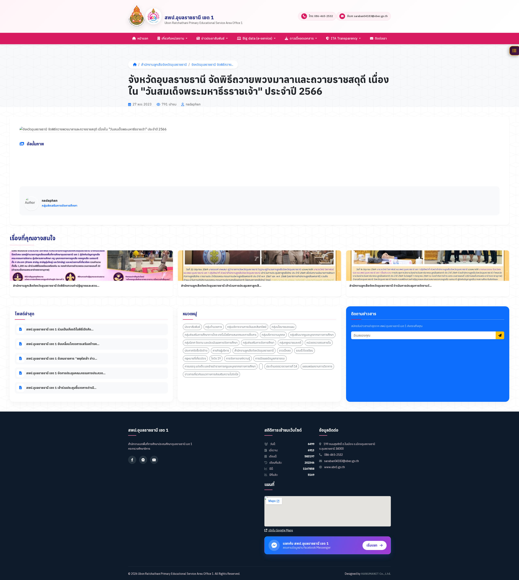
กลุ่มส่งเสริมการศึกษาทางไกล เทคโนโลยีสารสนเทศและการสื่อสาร (220, 335)
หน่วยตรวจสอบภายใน (319, 342)
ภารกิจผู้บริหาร (221, 350)
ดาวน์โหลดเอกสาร (301, 38)
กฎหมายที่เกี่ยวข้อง (195, 358)
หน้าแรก (142, 38)
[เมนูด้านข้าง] (514, 51)
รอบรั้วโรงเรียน (304, 350)
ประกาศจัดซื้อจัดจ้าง (196, 350)
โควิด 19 (216, 358)
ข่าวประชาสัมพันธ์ (213, 38)
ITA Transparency (344, 38)
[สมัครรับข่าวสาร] (500, 335)
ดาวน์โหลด (285, 350)
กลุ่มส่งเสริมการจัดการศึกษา (258, 342)
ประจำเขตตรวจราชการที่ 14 (281, 366)
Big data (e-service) (257, 38)
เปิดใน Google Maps (280, 530)
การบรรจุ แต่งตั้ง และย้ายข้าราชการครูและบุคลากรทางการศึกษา (220, 366)
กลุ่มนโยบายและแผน (283, 327)
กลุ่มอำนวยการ (213, 327)
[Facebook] (132, 460)
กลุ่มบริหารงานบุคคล (273, 335)
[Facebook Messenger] (143, 460)
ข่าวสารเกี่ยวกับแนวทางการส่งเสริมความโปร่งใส (211, 374)
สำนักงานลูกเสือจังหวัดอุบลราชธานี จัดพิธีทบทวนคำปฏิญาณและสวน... (56, 285)
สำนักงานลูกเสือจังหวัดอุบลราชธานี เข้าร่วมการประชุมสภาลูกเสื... (221, 285)
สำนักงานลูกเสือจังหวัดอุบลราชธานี (164, 64)
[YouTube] (154, 460)
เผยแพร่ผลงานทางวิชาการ (317, 366)
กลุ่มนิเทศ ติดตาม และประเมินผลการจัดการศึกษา (211, 342)
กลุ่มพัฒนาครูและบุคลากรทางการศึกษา (312, 335)
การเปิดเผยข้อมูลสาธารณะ (270, 358)
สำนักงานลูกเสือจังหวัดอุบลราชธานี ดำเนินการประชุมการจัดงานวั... (390, 285)
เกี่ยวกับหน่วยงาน (173, 38)
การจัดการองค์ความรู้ (238, 358)
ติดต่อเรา (380, 38)
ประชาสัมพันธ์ (192, 327)
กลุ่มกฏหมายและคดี (290, 342)
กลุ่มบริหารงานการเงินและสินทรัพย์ (246, 327)
